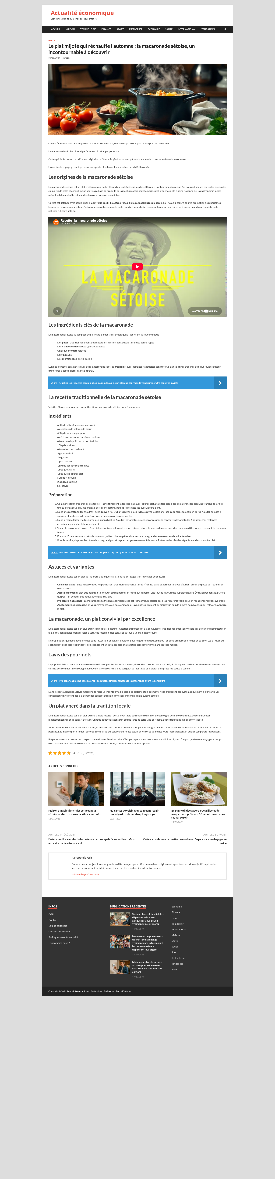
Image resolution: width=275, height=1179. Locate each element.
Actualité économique (82, 13)
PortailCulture (123, 991)
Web (174, 969)
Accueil (55, 29)
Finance (106, 29)
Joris (68, 58)
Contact (53, 919)
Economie (154, 29)
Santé (169, 29)
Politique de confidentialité (63, 937)
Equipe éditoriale (58, 925)
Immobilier (135, 29)
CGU (51, 914)
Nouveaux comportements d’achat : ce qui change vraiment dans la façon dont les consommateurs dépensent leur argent (147, 943)
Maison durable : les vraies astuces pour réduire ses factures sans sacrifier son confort (75, 812)
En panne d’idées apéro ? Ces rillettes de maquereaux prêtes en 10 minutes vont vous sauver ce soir (198, 814)
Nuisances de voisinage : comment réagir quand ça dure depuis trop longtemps (134, 812)
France (175, 917)
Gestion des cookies (59, 931)
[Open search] (225, 29)
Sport (120, 29)
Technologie (88, 29)
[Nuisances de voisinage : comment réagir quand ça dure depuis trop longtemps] (137, 790)
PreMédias (109, 991)
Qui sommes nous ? (59, 942)
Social (175, 946)
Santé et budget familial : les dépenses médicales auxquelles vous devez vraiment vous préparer (147, 918)
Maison (70, 29)
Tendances (208, 29)
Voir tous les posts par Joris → (87, 874)
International (187, 29)
